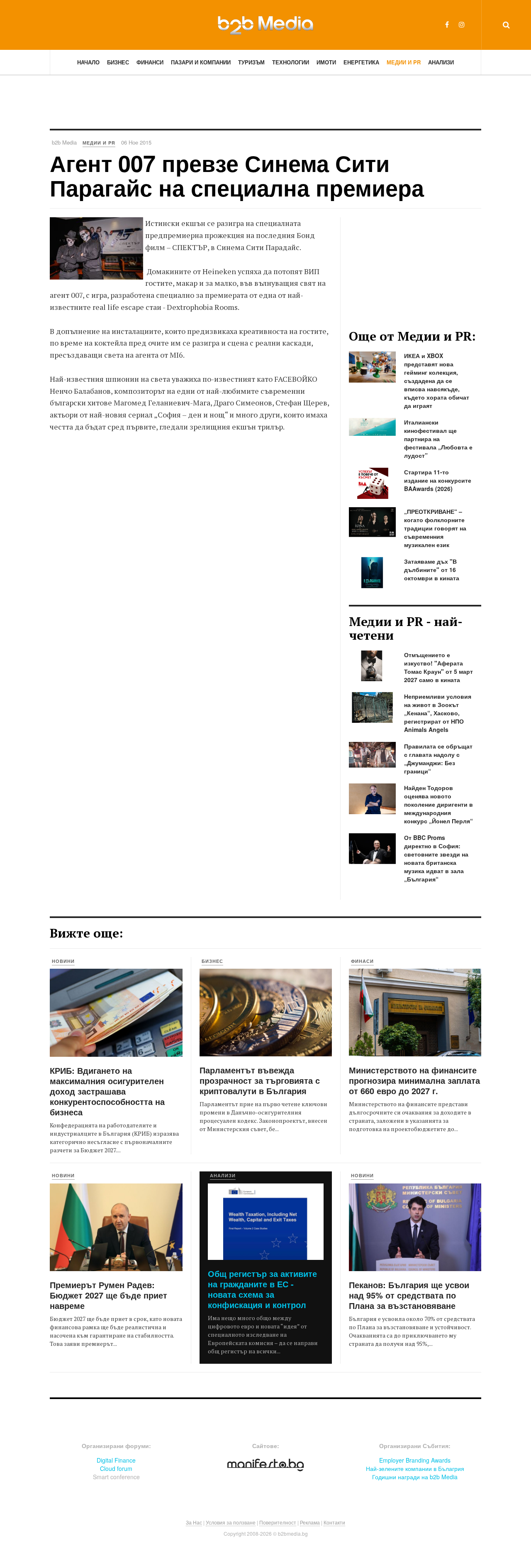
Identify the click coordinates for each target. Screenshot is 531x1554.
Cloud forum (116, 1468)
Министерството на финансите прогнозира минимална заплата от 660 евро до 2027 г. (414, 1080)
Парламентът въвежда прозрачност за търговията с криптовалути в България (260, 1080)
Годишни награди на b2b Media (415, 1477)
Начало (88, 62)
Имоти (326, 62)
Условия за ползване (231, 1522)
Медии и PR (404, 62)
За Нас (194, 1522)
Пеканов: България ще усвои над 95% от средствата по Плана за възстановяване (409, 1295)
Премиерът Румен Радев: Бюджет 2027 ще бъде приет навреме (108, 1295)
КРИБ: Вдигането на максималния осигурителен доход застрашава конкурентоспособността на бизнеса (107, 1091)
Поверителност (277, 1522)
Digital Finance (116, 1460)
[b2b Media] (265, 24)
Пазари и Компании (201, 62)
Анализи (441, 62)
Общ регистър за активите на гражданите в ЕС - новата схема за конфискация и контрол (262, 1289)
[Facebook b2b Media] (447, 24)
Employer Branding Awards (415, 1460)
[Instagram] (462, 24)
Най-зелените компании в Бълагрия (415, 1468)
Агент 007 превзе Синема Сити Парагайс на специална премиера (237, 175)
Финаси (362, 961)
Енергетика (361, 62)
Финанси (149, 62)
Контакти (334, 1522)
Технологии (290, 62)
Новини (63, 961)
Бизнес (118, 62)
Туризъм (251, 62)
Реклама (310, 1522)
